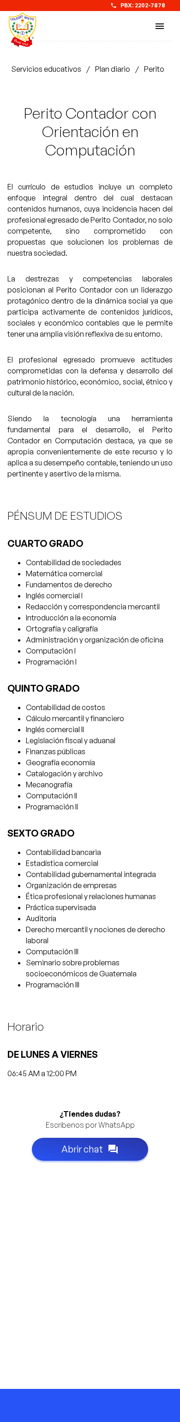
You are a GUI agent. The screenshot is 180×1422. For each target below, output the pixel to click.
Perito (154, 69)
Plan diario (112, 69)
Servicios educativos (46, 69)
